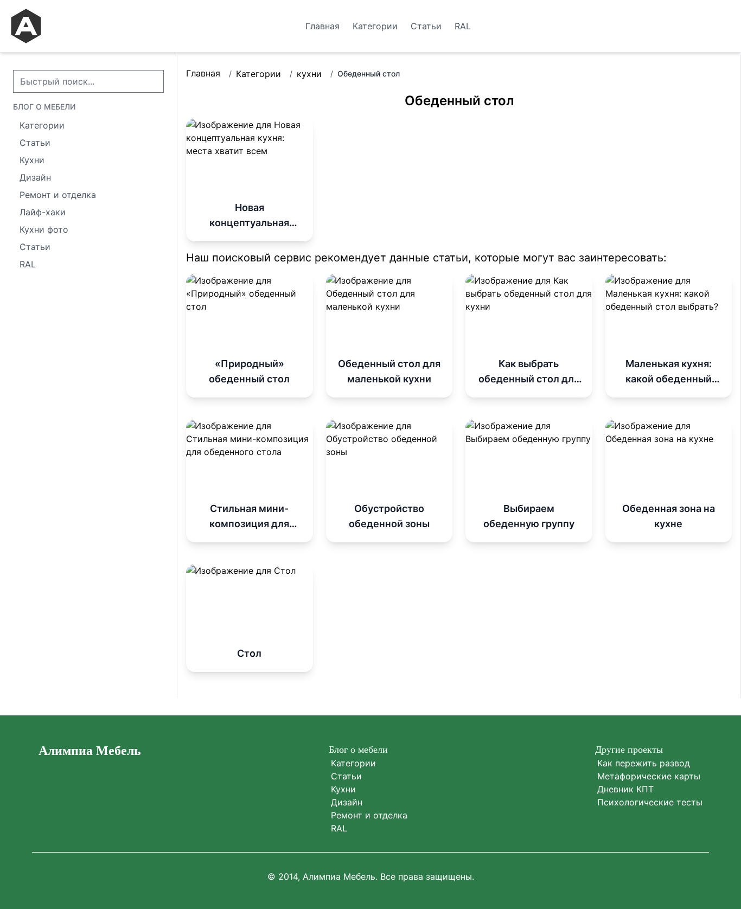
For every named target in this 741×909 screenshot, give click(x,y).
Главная (203, 73)
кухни (309, 73)
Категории (258, 73)
